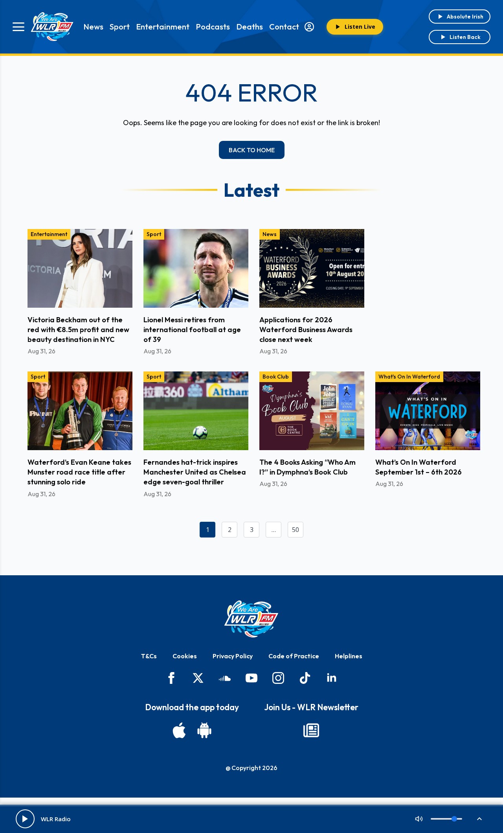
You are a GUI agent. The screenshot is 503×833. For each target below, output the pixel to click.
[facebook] (171, 678)
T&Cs (149, 656)
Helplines (348, 656)
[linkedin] (332, 678)
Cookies (185, 656)
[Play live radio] (25, 818)
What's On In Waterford (409, 376)
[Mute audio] (419, 818)
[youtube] (251, 678)
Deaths (249, 26)
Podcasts (213, 26)
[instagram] (278, 678)
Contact (284, 26)
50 (295, 529)
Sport (120, 26)
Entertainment (162, 26)
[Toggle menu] (18, 26)
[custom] (225, 678)
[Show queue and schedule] (479, 819)
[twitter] (198, 678)
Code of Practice (293, 656)
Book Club (276, 376)
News (93, 26)
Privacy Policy (233, 656)
